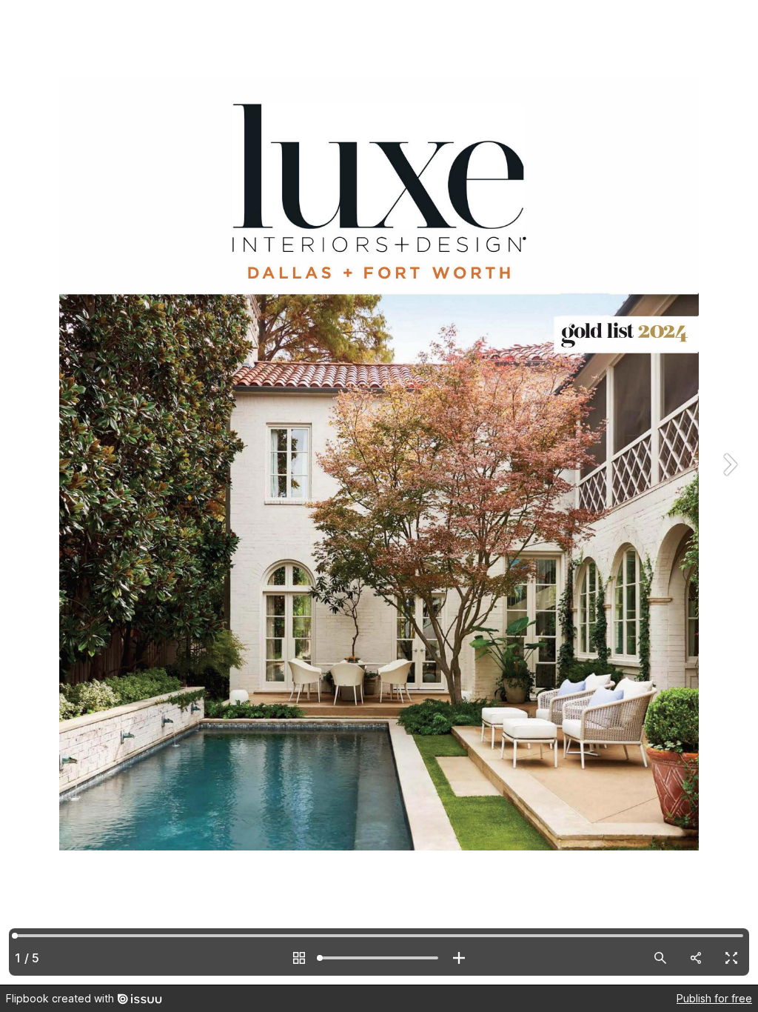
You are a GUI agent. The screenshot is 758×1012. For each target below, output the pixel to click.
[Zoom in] (459, 958)
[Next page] (728, 492)
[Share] (696, 958)
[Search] (660, 958)
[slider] (379, 958)
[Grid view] (299, 958)
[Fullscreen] (731, 958)
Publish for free (714, 998)
